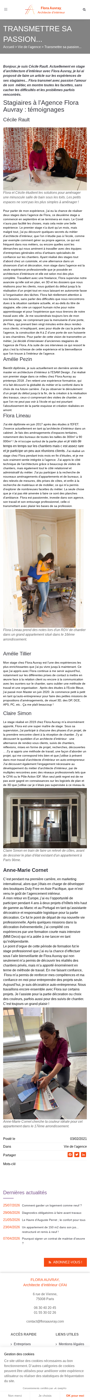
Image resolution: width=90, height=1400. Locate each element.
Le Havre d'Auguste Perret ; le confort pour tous (53, 1220)
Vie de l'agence (75, 1146)
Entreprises (22, 1344)
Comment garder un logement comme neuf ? (52, 1205)
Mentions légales (71, 1344)
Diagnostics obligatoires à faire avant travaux (51, 1212)
